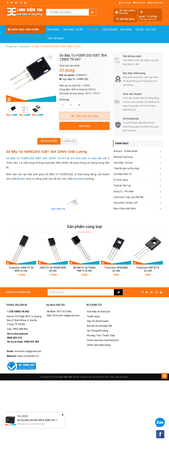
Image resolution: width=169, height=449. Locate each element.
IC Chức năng (121, 180)
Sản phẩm (53, 29)
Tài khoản (126, 2)
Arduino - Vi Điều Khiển (126, 151)
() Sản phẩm (127, 12)
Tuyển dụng (93, 316)
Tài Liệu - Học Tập (145, 29)
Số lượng (64, 99)
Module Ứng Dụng (123, 157)
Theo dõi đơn (109, 29)
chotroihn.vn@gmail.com (28, 351)
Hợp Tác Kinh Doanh (97, 321)
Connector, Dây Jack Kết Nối (129, 197)
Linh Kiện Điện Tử (123, 174)
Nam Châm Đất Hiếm (125, 208)
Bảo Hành (126, 29)
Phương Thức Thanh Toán (101, 335)
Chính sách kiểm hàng (98, 345)
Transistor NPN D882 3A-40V (116, 269)
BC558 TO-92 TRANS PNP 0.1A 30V (84, 269)
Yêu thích (140, 2)
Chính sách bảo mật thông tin (102, 340)
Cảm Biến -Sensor (123, 162)
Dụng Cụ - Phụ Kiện (124, 191)
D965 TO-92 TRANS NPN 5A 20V (53, 269)
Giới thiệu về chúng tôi (98, 311)
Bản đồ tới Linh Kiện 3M (99, 326)
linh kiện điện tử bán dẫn (86, 158)
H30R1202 (82, 79)
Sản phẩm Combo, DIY (126, 202)
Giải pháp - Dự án (73, 29)
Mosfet (21, 178)
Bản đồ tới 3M (156, 2)
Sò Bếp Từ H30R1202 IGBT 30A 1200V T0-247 (36, 158)
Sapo (126, 377)
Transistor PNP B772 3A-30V (147, 269)
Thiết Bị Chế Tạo (122, 185)
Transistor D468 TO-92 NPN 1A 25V (21, 269)
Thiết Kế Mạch (55, 38)
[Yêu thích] (50, 57)
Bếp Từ (72, 79)
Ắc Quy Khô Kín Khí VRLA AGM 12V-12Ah (39, 420)
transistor (78, 178)
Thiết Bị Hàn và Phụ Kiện (126, 168)
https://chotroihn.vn (27, 356)
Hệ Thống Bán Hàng (97, 330)
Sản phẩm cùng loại (84, 226)
